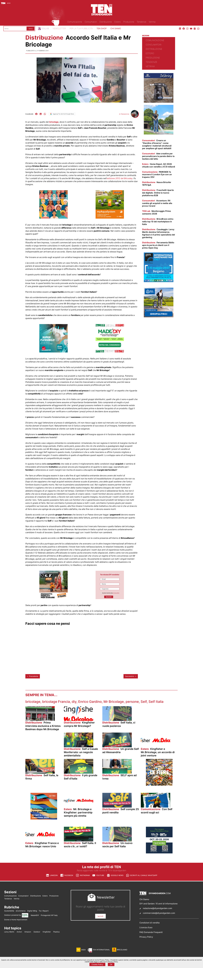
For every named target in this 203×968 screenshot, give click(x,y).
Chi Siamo (144, 899)
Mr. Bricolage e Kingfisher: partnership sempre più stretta (78, 812)
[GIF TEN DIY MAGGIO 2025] (158, 317)
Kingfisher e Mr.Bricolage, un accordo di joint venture (158, 752)
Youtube (100, 875)
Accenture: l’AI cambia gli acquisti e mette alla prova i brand (157, 203)
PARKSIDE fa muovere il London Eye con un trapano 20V (157, 174)
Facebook (68, 875)
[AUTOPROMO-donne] (53, 218)
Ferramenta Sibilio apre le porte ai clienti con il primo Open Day (158, 245)
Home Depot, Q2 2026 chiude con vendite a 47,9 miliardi (158, 165)
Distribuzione (45, 37)
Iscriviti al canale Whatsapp (143, 875)
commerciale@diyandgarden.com (159, 913)
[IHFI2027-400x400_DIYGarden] (158, 281)
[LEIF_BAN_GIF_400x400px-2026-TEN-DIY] (53, 352)
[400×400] (110, 218)
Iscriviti (100, 916)
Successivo (129, 676)
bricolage (53, 122)
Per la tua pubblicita (81, 28)
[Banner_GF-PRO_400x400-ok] (53, 598)
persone (132, 702)
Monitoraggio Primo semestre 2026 (156, 212)
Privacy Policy (146, 937)
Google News (117, 875)
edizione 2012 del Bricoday (119, 178)
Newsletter (59, 28)
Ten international (101, 950)
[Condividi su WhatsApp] (45, 114)
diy (74, 702)
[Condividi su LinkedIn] (40, 114)
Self (144, 702)
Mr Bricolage (114, 702)
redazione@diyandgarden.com (157, 908)
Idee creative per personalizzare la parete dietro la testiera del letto (158, 156)
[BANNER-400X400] (43, 819)
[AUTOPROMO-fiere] (159, 785)
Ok (111, 964)
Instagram (85, 875)
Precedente (33, 676)
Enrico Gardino (90, 702)
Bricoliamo (122, 950)
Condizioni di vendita (149, 922)
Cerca (30, 28)
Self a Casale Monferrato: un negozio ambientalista (81, 752)
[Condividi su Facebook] (36, 114)
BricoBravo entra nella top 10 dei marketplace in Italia (157, 221)
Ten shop (102, 28)
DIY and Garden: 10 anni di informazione (158, 903)
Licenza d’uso (145, 927)
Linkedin (54, 875)
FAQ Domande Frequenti (151, 932)
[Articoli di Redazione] (134, 117)
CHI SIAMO (115, 28)
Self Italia (156, 702)
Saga (83, 950)
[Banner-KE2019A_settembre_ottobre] (158, 102)
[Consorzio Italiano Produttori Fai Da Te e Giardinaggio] (110, 352)
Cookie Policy (97, 964)
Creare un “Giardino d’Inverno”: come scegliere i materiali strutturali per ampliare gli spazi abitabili (156, 144)
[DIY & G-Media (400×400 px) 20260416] (159, 853)
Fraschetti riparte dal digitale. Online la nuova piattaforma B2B (158, 193)
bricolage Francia (56, 702)
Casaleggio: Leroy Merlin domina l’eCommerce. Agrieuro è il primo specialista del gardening (158, 233)
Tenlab (45, 28)
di (124, 114)
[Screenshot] (110, 598)
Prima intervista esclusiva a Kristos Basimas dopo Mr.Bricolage (43, 726)
